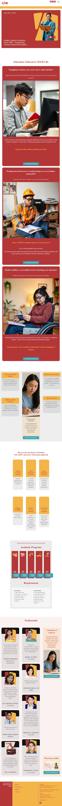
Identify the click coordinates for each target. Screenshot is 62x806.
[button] (4, 28)
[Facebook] (40, 803)
